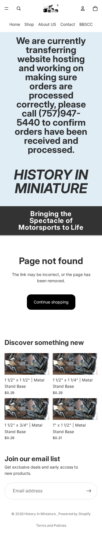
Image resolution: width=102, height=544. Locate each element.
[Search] (18, 8)
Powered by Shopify (74, 514)
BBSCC (86, 24)
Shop (29, 24)
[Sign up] (89, 491)
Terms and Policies (51, 525)
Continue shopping (51, 302)
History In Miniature (40, 514)
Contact (67, 24)
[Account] (82, 8)
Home (14, 24)
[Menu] (6, 8)
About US (47, 24)
